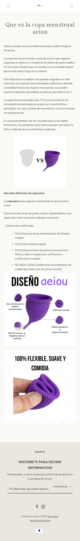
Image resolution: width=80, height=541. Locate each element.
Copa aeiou (52, 516)
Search (40, 452)
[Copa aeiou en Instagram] (43, 506)
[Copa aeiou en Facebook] (37, 506)
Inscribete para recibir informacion (40, 465)
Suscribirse (60, 486)
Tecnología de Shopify (40, 520)
